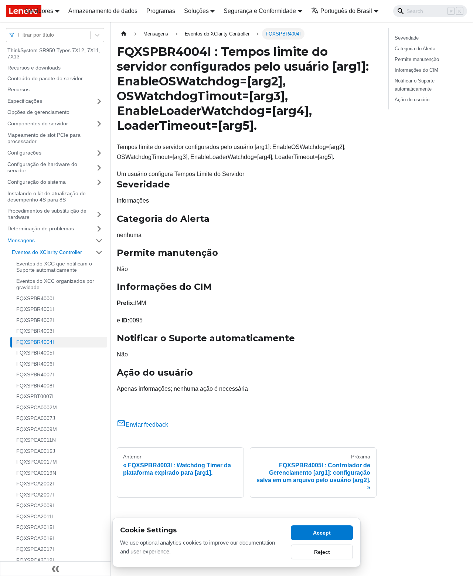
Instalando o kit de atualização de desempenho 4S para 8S (46, 196)
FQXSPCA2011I (35, 516)
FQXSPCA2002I (35, 484)
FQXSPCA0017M (36, 462)
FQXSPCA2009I (35, 506)
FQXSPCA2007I (35, 495)
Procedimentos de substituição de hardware (46, 214)
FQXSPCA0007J (35, 418)
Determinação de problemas (40, 228)
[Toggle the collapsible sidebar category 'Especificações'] (99, 101)
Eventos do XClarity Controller (47, 252)
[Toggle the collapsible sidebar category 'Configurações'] (99, 153)
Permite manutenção (417, 59)
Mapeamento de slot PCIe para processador (44, 138)
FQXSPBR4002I (35, 320)
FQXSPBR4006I (35, 364)
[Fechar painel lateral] (55, 568)
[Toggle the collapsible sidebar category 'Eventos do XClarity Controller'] (99, 252)
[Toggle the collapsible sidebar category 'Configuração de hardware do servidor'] (99, 167)
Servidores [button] (39, 11)
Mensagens (21, 240)
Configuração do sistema (36, 182)
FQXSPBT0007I (35, 397)
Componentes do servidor (37, 123)
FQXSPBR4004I (35, 342)
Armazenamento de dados (102, 11)
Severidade (407, 38)
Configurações (24, 153)
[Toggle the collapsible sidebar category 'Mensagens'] (99, 241)
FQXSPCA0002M (36, 407)
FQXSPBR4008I (35, 386)
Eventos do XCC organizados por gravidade (55, 284)
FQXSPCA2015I (35, 528)
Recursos (18, 89)
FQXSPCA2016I (35, 538)
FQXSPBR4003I (35, 331)
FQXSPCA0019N (36, 473)
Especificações (24, 101)
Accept (322, 533)
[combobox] (19, 35)
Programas (160, 11)
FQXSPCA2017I (35, 549)
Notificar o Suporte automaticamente (415, 84)
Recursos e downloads (34, 68)
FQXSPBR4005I (35, 353)
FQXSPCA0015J (35, 451)
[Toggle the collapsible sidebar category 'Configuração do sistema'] (99, 182)
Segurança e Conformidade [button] (260, 11)
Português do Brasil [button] (346, 11)
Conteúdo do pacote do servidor (45, 79)
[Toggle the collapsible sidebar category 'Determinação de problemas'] (99, 229)
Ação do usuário (412, 99)
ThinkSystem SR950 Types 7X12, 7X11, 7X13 (54, 53)
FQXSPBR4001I (35, 309)
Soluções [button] (196, 11)
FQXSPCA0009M (36, 429)
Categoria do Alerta (415, 48)
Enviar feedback (147, 424)
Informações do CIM (416, 70)
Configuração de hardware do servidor (42, 167)
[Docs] (10, 11)
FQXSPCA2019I (35, 560)
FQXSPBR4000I (35, 298)
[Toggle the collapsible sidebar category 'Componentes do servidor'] (99, 124)
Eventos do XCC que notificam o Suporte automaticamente (54, 267)
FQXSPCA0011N (36, 440)
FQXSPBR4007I (35, 375)
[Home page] (124, 34)
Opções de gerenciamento (38, 112)
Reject (322, 552)
